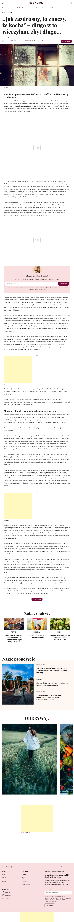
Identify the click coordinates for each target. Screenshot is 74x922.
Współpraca (5, 878)
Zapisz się (63, 283)
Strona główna (6, 7)
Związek (24, 881)
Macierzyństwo (26, 884)
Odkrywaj (25, 871)
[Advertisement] (16, 369)
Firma (4, 871)
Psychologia (14, 7)
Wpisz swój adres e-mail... (51, 889)
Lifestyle (24, 874)
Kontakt (4, 881)
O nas (3, 874)
